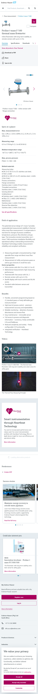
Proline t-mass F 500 (24, 16)
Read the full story (10, 520)
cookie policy (27, 672)
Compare (33, 26)
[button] (19, 597)
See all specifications (9, 212)
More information (9, 442)
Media (6, 558)
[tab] (5, 43)
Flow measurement (10, 16)
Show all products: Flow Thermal (12, 48)
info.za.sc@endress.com (12, 628)
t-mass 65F (8, 472)
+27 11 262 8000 (10, 623)
